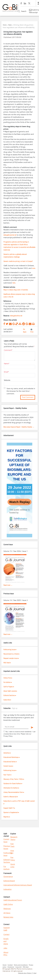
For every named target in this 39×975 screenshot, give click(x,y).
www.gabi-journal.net (9, 235)
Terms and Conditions (21, 965)
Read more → (7, 585)
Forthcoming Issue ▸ (9, 649)
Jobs (5, 948)
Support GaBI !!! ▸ (9, 808)
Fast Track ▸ (7, 775)
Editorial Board (9, 881)
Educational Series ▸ (10, 761)
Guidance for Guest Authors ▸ (12, 783)
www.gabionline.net (16, 315)
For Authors (6, 867)
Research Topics (13, 838)
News (10, 25)
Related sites (8, 917)
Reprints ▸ (6, 817)
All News (6, 913)
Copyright (18, 967)
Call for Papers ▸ (8, 686)
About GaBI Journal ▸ (10, 691)
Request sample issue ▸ (11, 658)
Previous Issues (6, 847)
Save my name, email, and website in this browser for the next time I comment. (21, 391)
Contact (6, 934)
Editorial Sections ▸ (9, 695)
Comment (8, 350)
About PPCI (5, 953)
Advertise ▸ (7, 753)
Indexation (7, 889)
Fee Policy (12, 858)
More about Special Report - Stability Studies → (18, 427)
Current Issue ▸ (8, 766)
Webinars (7, 908)
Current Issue (6, 840)
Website (7, 380)
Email (6, 372)
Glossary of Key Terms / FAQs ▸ (13, 779)
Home (4, 25)
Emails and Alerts (5, 941)
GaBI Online (8, 904)
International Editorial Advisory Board (17, 885)
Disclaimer (11, 967)
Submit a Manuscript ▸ (10, 796)
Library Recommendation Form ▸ (13, 792)
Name (6, 363)
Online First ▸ (7, 678)
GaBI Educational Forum (12, 900)
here (14, 283)
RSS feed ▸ (7, 662)
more (33, 268)
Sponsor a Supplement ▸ (11, 812)
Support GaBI (6, 928)
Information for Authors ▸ (11, 788)
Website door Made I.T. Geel (27, 973)
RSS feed (25, 967)
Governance (8, 876)
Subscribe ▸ (7, 700)
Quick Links (12, 865)
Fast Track (12, 845)
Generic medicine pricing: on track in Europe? (18, 261)
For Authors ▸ (7, 682)
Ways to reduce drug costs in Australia (15, 290)
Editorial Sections (6, 861)
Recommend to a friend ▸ (11, 654)
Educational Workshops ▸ (11, 757)
